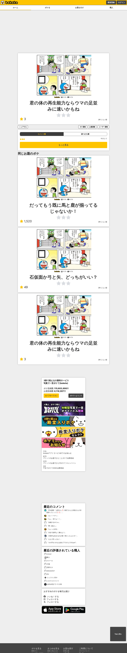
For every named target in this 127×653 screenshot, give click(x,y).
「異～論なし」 (52, 526)
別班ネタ (50, 567)
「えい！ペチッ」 (53, 516)
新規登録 (111, 2)
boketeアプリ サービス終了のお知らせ (57, 452)
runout (49, 554)
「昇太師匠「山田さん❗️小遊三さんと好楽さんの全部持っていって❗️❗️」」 (64, 511)
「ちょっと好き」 (53, 529)
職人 (111, 7)
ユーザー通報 (103, 127)
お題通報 (92, 127)
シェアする (23, 127)
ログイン (121, 2)
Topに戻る (118, 634)
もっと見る (63, 145)
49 (26, 287)
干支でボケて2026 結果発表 (53, 467)
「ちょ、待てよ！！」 (54, 519)
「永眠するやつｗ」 (53, 522)
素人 (48, 557)
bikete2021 (51, 571)
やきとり (104, 138)
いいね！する (52, 596)
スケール (50, 561)
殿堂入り (34, 651)
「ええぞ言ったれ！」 (54, 539)
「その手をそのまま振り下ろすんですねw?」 (62, 542)
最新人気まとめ (52, 651)
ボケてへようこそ (76, 396)
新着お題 (66, 651)
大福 (48, 564)
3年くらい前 (102, 120)
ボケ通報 (83, 127)
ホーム (15, 7)
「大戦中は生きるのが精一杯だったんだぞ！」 (62, 536)
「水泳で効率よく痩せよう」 (56, 532)
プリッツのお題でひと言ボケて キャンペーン (59, 462)
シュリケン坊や (52, 577)
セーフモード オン (51, 396)
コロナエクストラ (53, 581)
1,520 (28, 221)
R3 (48, 574)
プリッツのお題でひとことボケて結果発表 (58, 457)
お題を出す (79, 7)
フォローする (52, 599)
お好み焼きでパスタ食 (54, 584)
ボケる (47, 7)
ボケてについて (84, 651)
